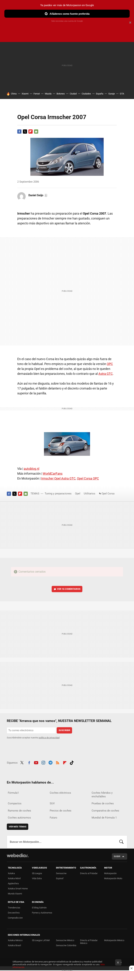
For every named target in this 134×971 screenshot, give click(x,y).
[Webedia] (17, 855)
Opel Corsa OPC (88, 478)
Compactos (14, 803)
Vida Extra (37, 878)
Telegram (50, 762)
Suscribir (64, 730)
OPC (110, 364)
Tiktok (72, 762)
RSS (57, 762)
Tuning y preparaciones (58, 493)
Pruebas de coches (103, 803)
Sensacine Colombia (66, 945)
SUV (52, 803)
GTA (122, 93)
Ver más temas (17, 826)
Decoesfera (14, 912)
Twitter (25, 131)
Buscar (121, 842)
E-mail (36, 131)
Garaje (111, 93)
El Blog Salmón (39, 907)
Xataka (11, 873)
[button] (37, 195)
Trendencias (14, 907)
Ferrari (37, 93)
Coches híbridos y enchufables (102, 794)
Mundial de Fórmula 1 (104, 817)
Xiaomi (25, 93)
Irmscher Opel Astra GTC (58, 478)
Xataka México (15, 940)
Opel (77, 493)
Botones (61, 93)
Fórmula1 (13, 792)
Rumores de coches (19, 810)
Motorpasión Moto (113, 878)
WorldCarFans (52, 473)
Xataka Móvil (14, 878)
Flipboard (30, 131)
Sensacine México (65, 940)
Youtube (36, 762)
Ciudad (73, 93)
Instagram (43, 762)
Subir (117, 856)
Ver (68, 589)
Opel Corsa (108, 493)
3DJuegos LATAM (41, 940)
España (99, 93)
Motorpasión (110, 873)
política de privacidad (49, 737)
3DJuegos (37, 873)
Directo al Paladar (89, 873)
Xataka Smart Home (18, 888)
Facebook (19, 131)
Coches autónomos (19, 817)
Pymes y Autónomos (42, 912)
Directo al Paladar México (89, 941)
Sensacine (61, 873)
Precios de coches (60, 810)
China (14, 93)
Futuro (53, 817)
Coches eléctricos (60, 792)
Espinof (60, 878)
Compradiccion (15, 917)
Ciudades (86, 93)
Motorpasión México (114, 940)
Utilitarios (89, 493)
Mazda (48, 93)
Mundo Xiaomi (15, 893)
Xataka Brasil (14, 945)
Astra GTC (105, 373)
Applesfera (13, 883)
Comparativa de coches (105, 810)
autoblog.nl (31, 468)
